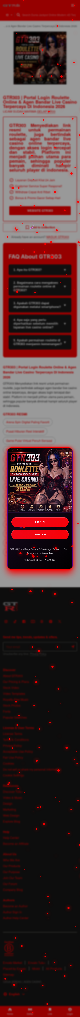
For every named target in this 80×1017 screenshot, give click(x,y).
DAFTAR (40, 534)
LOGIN (40, 522)
